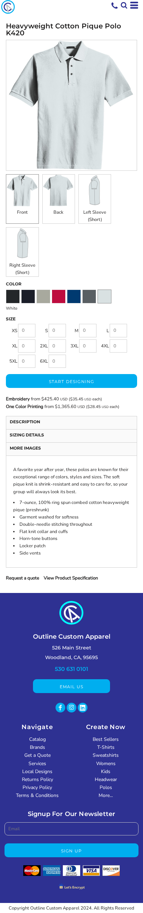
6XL (44, 361)
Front (22, 212)
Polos (106, 787)
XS (14, 331)
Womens (106, 763)
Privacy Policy (37, 787)
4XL (105, 346)
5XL (13, 361)
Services (37, 763)
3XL (74, 346)
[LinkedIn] (82, 707)
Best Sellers (106, 739)
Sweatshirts (106, 755)
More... (106, 795)
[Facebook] (60, 707)
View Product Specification (71, 578)
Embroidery (18, 399)
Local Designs (37, 771)
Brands (37, 747)
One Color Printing (24, 407)
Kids (105, 771)
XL (14, 346)
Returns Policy (37, 779)
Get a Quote (37, 755)
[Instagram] (71, 707)
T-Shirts (106, 747)
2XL (44, 346)
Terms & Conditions (37, 795)
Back (58, 212)
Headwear (106, 779)
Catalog (37, 739)
